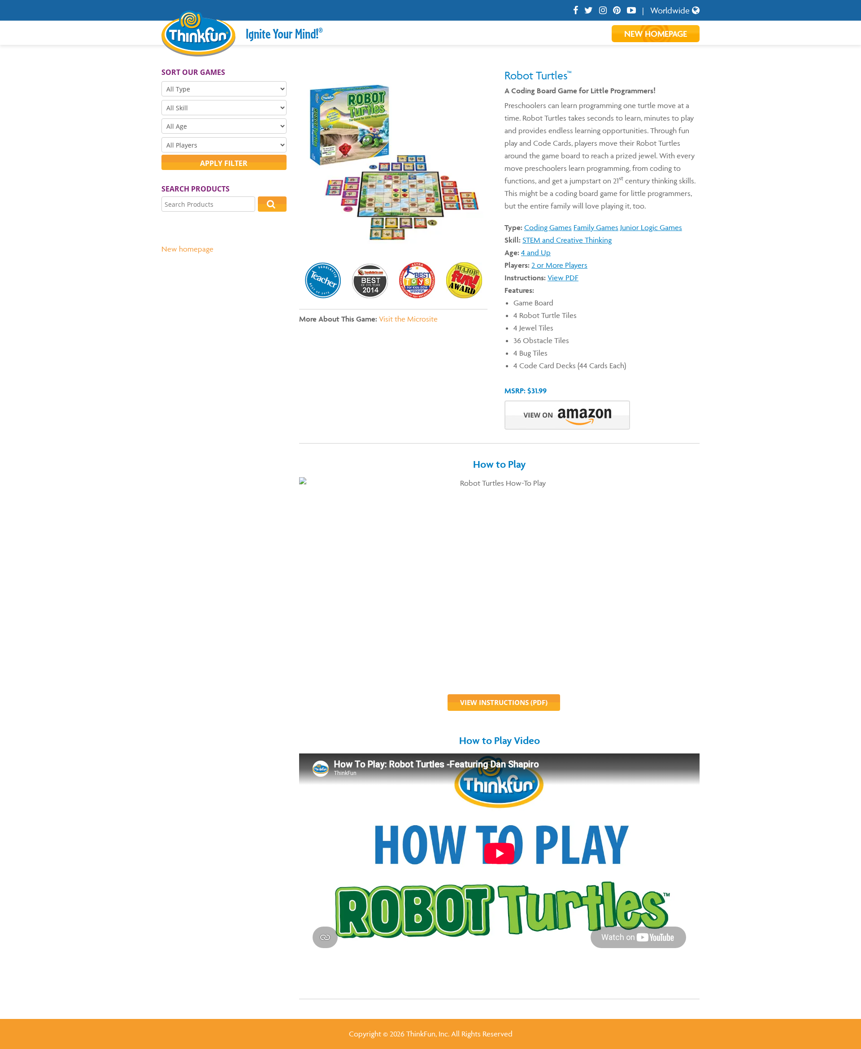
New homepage (187, 248)
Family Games (596, 227)
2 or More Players (559, 265)
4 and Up (536, 252)
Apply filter (224, 163)
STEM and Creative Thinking (567, 239)
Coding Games (548, 227)
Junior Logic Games (651, 227)
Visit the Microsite (408, 318)
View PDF (563, 277)
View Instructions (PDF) (504, 702)
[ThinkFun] (198, 50)
